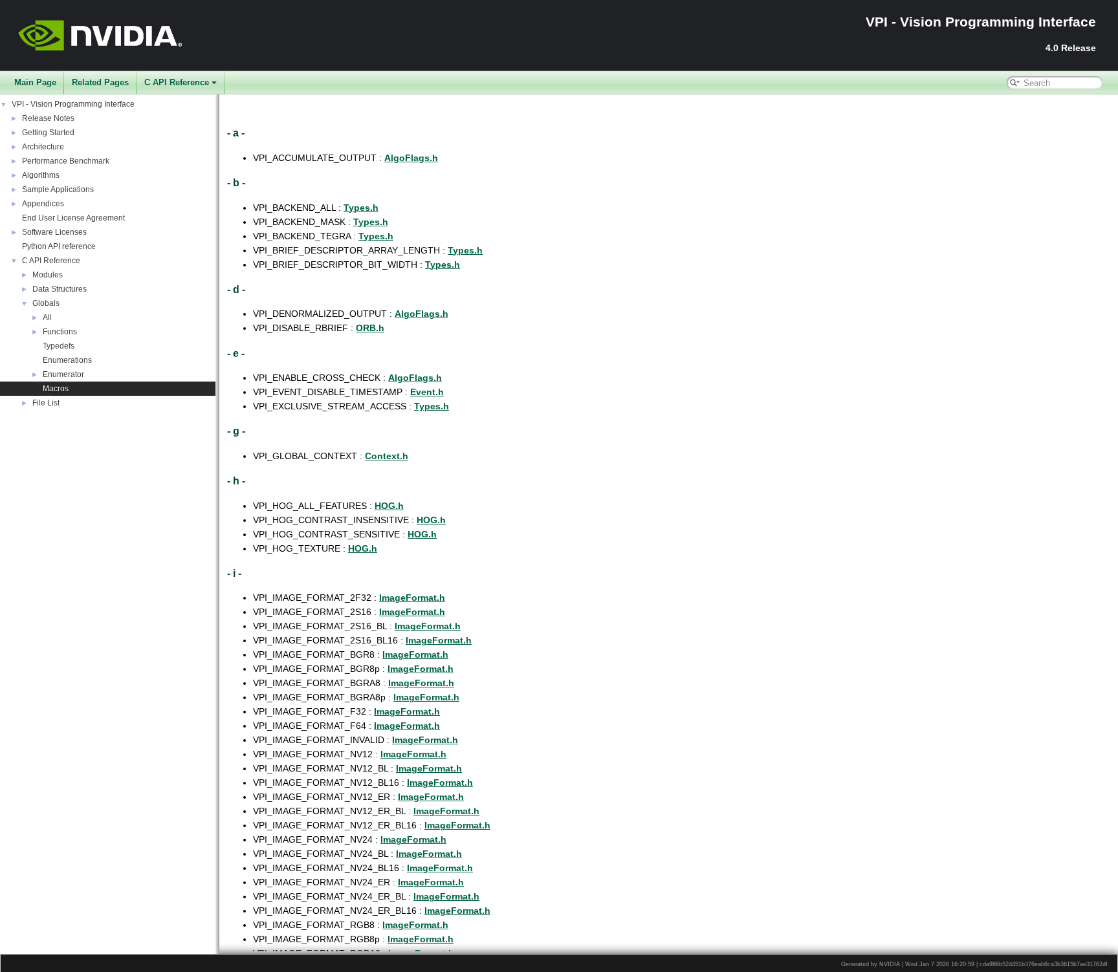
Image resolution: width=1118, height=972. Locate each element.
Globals (46, 303)
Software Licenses (54, 232)
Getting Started (48, 132)
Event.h (427, 392)
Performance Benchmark (65, 161)
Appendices (43, 203)
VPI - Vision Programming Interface (73, 104)
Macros (56, 388)
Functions (60, 331)
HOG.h (389, 506)
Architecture (43, 146)
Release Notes (48, 118)
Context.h (386, 456)
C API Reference (176, 82)
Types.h (361, 207)
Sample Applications (58, 189)
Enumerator (63, 374)
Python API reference (59, 246)
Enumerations (67, 360)
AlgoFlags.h (411, 158)
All (47, 317)
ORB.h (370, 328)
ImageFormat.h (412, 597)
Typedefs (58, 346)
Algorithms (41, 175)
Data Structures (59, 289)
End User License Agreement (73, 217)
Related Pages (100, 82)
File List (46, 402)
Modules (47, 274)
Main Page (35, 82)
